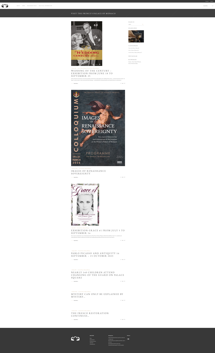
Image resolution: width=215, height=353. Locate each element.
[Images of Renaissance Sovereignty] (98, 128)
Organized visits (92, 339)
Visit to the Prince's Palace (133, 63)
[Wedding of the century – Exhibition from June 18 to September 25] (86, 43)
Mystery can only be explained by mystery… (97, 295)
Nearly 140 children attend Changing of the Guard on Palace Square (97, 275)
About (91, 338)
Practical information (93, 341)
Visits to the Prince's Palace (133, 48)
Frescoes (129, 61)
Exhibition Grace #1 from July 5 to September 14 (98, 231)
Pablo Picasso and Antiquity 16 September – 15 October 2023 (95, 254)
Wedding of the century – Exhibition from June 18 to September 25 (92, 73)
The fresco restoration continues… (90, 314)
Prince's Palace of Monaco (82, 68)
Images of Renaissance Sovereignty (88, 172)
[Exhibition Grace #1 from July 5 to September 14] (85, 205)
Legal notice (91, 342)
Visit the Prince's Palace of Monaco (93, 68)
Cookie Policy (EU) (92, 344)
